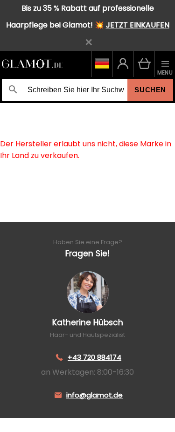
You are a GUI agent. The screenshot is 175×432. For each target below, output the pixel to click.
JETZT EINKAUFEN (137, 25)
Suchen (150, 90)
